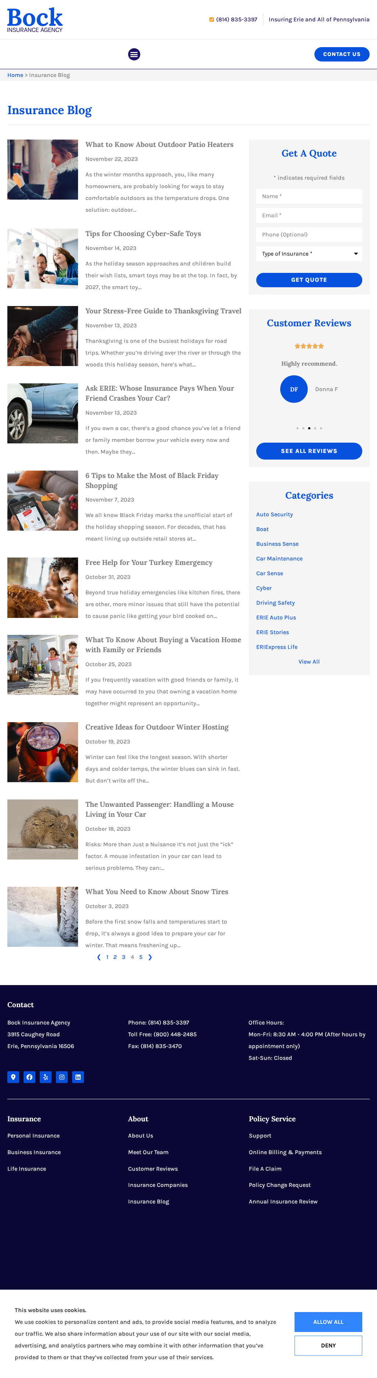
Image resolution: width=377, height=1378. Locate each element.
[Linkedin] (78, 1077)
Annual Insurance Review (283, 1201)
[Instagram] (62, 1077)
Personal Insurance (33, 1135)
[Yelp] (46, 1077)
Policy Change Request (280, 1184)
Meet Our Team (148, 1152)
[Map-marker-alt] (13, 1077)
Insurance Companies (158, 1184)
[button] (134, 54)
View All (309, 661)
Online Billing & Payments (285, 1152)
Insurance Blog (148, 1201)
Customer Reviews (153, 1168)
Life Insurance (26, 1168)
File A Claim (265, 1168)
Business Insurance (34, 1152)
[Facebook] (29, 1077)
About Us (140, 1135)
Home (15, 74)
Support (260, 1135)
